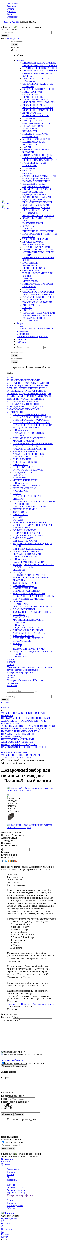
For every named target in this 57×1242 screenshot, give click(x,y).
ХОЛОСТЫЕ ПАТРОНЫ (35, 99)
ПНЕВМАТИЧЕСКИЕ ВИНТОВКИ (31, 422)
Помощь (11, 1185)
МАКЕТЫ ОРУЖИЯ (32, 91)
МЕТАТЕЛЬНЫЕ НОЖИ (35, 134)
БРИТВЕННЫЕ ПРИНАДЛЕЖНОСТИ (34, 266)
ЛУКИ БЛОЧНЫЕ (31, 113)
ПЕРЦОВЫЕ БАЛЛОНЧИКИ (37, 294)
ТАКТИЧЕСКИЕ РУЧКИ (35, 239)
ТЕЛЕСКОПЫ (29, 165)
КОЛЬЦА (27, 228)
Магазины (12, 1180)
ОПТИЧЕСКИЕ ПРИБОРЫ (36, 149)
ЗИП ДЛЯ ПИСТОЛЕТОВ (35, 78)
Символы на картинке (13, 1051)
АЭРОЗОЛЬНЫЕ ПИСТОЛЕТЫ (38, 297)
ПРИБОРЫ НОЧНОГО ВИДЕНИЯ (30, 506)
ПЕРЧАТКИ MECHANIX (35, 210)
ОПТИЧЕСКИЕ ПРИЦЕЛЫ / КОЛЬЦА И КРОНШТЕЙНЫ (37, 156)
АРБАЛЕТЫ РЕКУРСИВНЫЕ (37, 107)
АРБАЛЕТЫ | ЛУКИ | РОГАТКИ (38, 102)
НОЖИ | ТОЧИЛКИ (32, 120)
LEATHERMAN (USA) (33, 141)
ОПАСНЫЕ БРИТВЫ (33, 270)
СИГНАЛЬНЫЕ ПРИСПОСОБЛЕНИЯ (33, 95)
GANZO (26, 147)
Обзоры (11, 1208)
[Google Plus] (15, 861)
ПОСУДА (27, 310)
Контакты (6, 1161)
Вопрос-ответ (14, 1203)
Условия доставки (16, 1190)
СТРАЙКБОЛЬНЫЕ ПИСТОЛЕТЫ (31, 420)
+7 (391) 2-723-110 (10, 21)
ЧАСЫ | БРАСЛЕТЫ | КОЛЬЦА (38, 215)
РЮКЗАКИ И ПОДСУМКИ (36, 207)
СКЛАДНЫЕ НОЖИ (33, 126)
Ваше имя (7, 1017)
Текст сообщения (10, 1020)
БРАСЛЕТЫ (28, 226)
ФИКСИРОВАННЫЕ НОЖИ (37, 123)
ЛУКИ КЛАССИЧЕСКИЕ (35, 115)
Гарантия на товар (16, 1192)
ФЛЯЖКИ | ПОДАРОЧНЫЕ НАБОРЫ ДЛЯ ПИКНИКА (36, 179)
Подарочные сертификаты (20, 1195)
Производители (15, 1205)
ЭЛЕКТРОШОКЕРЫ (33, 299)
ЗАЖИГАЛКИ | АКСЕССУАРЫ (38, 249)
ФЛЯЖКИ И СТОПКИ (34, 184)
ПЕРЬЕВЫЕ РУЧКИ (32, 241)
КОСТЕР (27, 307)
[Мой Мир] (12, 861)
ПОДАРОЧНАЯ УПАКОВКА (37, 189)
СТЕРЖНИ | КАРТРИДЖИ (36, 247)
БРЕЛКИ (26, 260)
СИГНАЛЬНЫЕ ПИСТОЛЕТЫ (38, 89)
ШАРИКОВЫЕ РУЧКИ (34, 244)
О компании (23, 336)
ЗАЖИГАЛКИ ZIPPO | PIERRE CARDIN (33, 596)
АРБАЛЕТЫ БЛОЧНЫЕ (34, 105)
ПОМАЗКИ (28, 278)
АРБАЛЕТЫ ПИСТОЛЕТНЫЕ (38, 110)
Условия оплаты (15, 1187)
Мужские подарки (16, 667)
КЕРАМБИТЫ (29, 131)
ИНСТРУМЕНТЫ (31, 305)
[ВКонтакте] (3, 861)
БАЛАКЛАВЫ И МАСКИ (35, 205)
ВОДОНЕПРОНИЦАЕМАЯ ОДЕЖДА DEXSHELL (36, 198)
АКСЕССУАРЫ (30, 281)
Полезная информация (26, 670)
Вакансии (43, 336)
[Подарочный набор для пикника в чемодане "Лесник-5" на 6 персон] (31, 790)
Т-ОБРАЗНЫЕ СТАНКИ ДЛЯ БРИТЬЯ (32, 612)
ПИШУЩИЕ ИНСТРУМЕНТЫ (38, 231)
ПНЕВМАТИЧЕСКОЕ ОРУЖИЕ (39, 63)
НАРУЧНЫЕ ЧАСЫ (32, 223)
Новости (33, 336)
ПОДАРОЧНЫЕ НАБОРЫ (35, 186)
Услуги (10, 1177)
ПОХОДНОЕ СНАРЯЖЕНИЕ (37, 302)
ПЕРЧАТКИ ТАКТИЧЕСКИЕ (37, 202)
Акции (10, 1174)
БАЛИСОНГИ (29, 128)
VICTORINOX (29, 144)
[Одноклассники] (9, 861)
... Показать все (30, 81)
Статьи (10, 1200)
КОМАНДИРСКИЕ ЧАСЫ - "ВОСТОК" (33, 564)
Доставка (5, 1164)
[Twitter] (6, 861)
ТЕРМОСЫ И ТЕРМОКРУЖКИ (38, 313)
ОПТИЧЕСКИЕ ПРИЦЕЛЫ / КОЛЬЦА (33, 425)
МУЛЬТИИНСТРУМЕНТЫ (36, 139)
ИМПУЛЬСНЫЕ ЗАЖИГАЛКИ (38, 257)
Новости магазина (13, 1142)
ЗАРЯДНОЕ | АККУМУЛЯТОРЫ (39, 176)
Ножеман (30, 667)
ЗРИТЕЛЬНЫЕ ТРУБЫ (34, 163)
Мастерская (22, 328)
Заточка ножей (36, 328)
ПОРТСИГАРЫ (30, 263)
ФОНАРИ (27, 170)
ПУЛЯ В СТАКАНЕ (32, 191)
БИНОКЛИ (28, 152)
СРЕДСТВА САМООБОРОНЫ (38, 291)
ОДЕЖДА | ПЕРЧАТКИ (34, 194)
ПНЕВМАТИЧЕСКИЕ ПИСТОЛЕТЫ (32, 417)
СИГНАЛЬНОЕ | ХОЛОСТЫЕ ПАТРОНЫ (28, 383)
